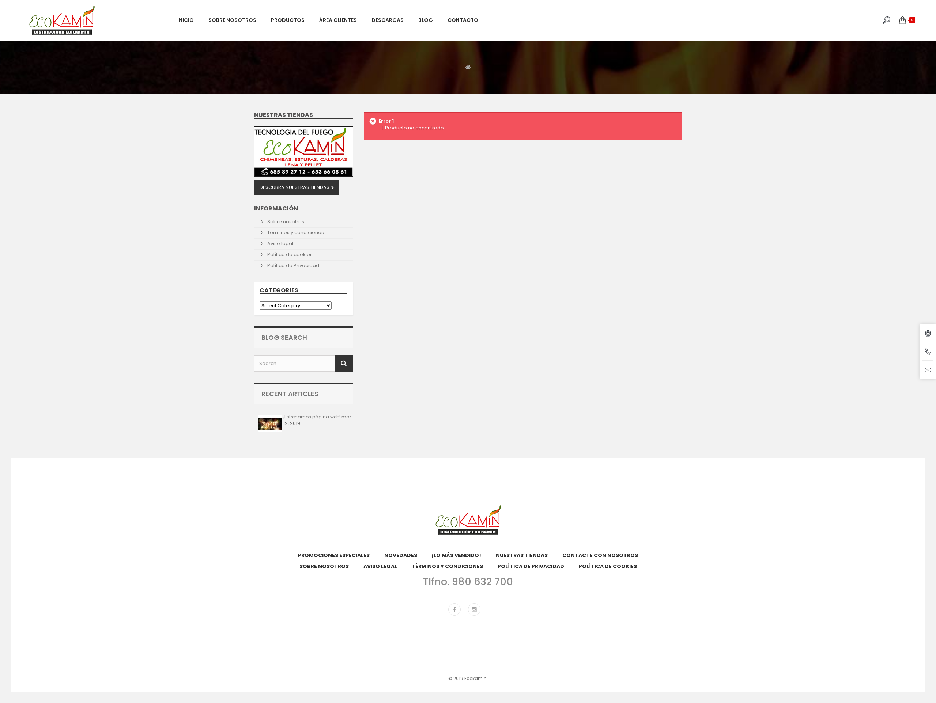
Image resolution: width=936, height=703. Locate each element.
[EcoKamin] (97, 20)
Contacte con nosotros (600, 555)
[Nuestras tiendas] (303, 151)
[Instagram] (474, 609)
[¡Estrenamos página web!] (270, 423)
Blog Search (284, 337)
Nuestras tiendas (283, 115)
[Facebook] (454, 609)
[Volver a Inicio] (468, 67)
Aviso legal (279, 243)
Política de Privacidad (292, 265)
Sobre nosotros (285, 221)
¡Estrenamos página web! (311, 417)
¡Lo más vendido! (456, 555)
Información (276, 208)
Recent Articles (289, 393)
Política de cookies (289, 254)
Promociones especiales (334, 555)
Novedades (400, 555)
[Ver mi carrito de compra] (902, 20)
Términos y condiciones (295, 232)
